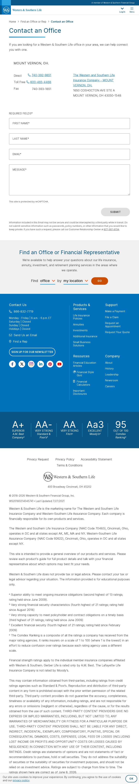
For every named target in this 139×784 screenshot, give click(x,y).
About (108, 362)
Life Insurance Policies (81, 317)
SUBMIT (115, 211)
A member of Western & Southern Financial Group (113, 3)
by (59, 281)
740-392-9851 (41, 75)
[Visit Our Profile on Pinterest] (50, 364)
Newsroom (111, 380)
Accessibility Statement (96, 459)
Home (13, 21)
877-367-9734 (111, 229)
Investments (80, 330)
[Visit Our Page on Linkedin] (40, 364)
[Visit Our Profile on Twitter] (21, 364)
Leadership (112, 374)
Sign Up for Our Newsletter (32, 351)
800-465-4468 (40, 82)
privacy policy (21, 780)
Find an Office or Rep (34, 21)
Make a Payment (115, 311)
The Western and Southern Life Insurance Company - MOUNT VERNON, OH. (94, 80)
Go (100, 280)
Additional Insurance (85, 336)
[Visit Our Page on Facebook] (12, 364)
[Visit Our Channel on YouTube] (59, 364)
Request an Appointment (113, 324)
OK (131, 778)
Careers (110, 386)
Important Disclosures (80, 392)
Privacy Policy (64, 459)
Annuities (78, 324)
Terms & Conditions (70, 465)
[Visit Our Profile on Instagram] (31, 364)
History (109, 368)
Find (34, 281)
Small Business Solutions (81, 344)
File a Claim (112, 317)
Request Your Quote (117, 332)
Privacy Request (38, 459)
